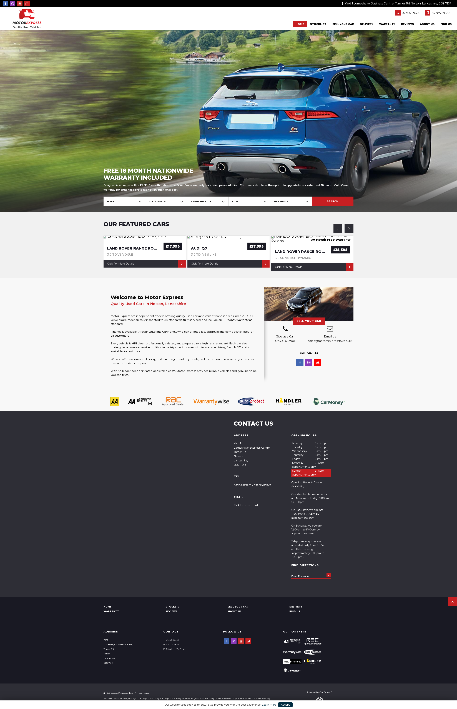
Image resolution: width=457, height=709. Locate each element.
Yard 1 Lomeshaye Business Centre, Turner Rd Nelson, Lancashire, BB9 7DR (397, 3)
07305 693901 (411, 13)
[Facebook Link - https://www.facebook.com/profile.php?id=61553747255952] (5, 3)
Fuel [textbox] (235, 201)
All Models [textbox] (157, 201)
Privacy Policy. (142, 693)
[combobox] (124, 201)
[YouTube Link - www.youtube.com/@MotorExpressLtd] (19, 3)
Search (332, 201)
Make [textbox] (111, 201)
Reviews (407, 24)
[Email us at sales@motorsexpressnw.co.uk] (27, 3)
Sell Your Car (309, 321)
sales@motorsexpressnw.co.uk (330, 341)
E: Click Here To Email (174, 649)
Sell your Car (343, 24)
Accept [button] (285, 704)
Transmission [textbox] (201, 201)
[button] (452, 601)
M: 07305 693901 (172, 644)
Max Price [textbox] (281, 201)
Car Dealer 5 (325, 692)
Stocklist (318, 24)
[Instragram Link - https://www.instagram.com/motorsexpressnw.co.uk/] (12, 3)
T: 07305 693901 (171, 639)
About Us (427, 24)
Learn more (269, 704)
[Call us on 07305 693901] (285, 329)
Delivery (366, 24)
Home (300, 24)
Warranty (387, 24)
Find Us (446, 24)
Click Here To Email (246, 505)
